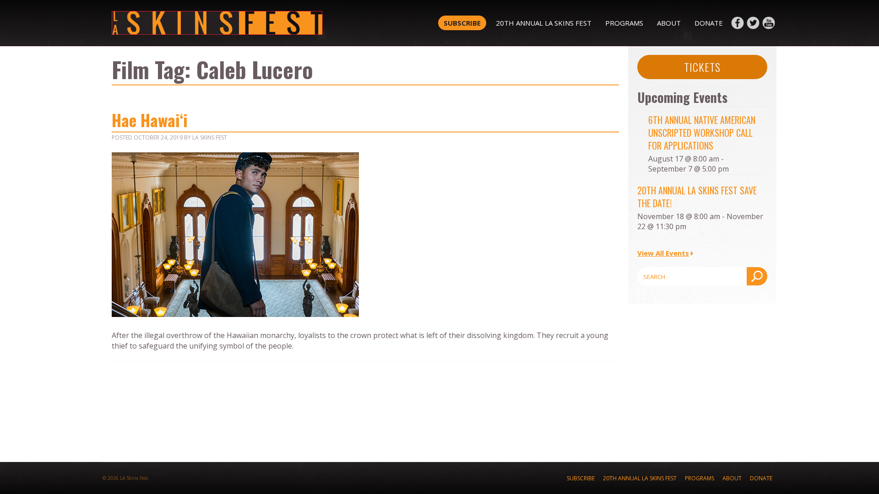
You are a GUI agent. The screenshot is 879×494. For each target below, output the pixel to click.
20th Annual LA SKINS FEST (543, 22)
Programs (624, 22)
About (669, 22)
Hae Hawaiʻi (150, 119)
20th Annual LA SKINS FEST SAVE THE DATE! (697, 196)
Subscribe (462, 22)
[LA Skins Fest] (244, 23)
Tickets (702, 67)
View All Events (663, 253)
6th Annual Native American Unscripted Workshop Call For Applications (701, 132)
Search (757, 276)
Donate (709, 22)
